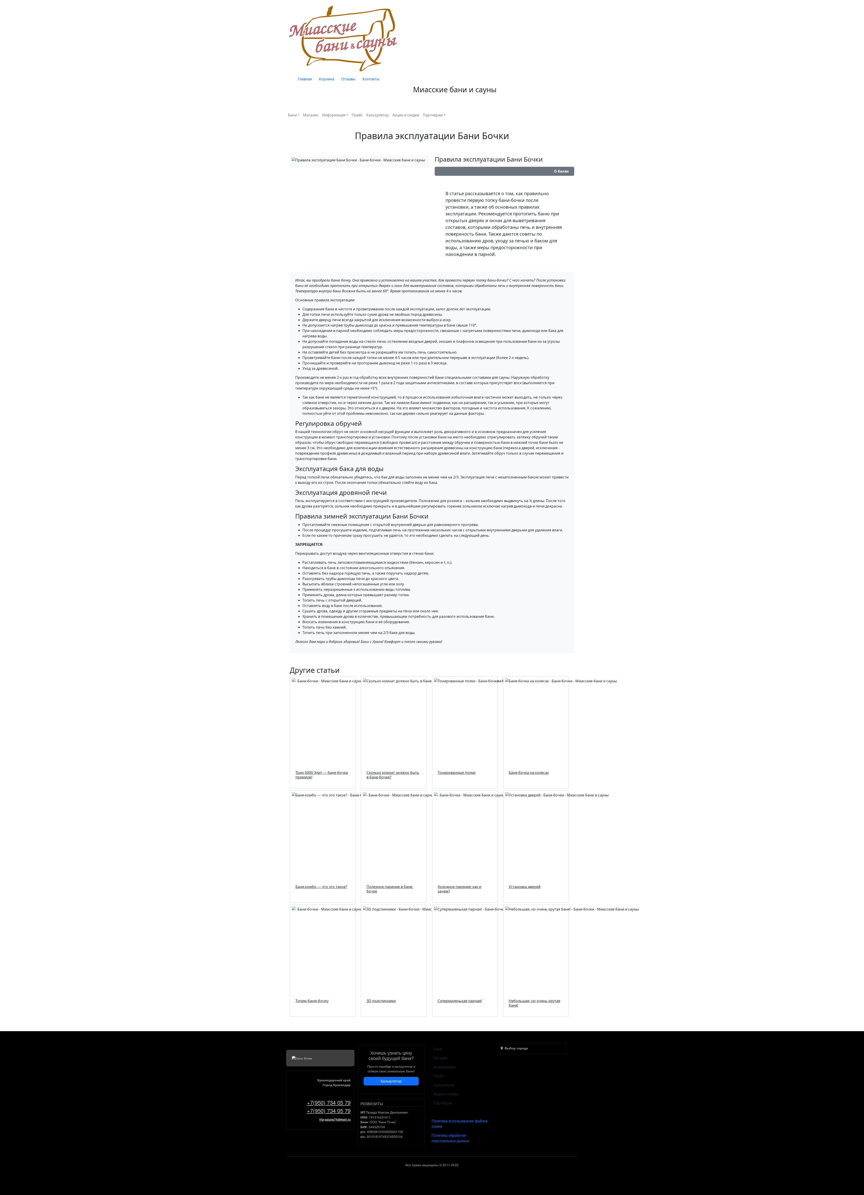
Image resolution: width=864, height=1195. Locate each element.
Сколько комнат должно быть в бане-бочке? (393, 775)
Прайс (357, 115)
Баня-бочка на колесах (529, 772)
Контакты (370, 79)
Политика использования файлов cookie (460, 1123)
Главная (305, 79)
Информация (333, 115)
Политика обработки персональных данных (450, 1138)
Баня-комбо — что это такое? (321, 886)
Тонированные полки (456, 772)
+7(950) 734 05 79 (329, 1102)
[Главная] (344, 38)
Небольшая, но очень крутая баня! (534, 1003)
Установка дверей (524, 886)
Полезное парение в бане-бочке (390, 889)
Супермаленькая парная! (460, 1000)
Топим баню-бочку (311, 1000)
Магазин (310, 115)
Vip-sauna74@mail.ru (335, 1119)
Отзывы (348, 79)
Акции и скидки (405, 115)
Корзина (326, 79)
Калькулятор (377, 115)
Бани (292, 115)
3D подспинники (381, 1000)
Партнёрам (433, 115)
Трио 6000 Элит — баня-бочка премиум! (321, 775)
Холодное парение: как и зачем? (459, 889)
